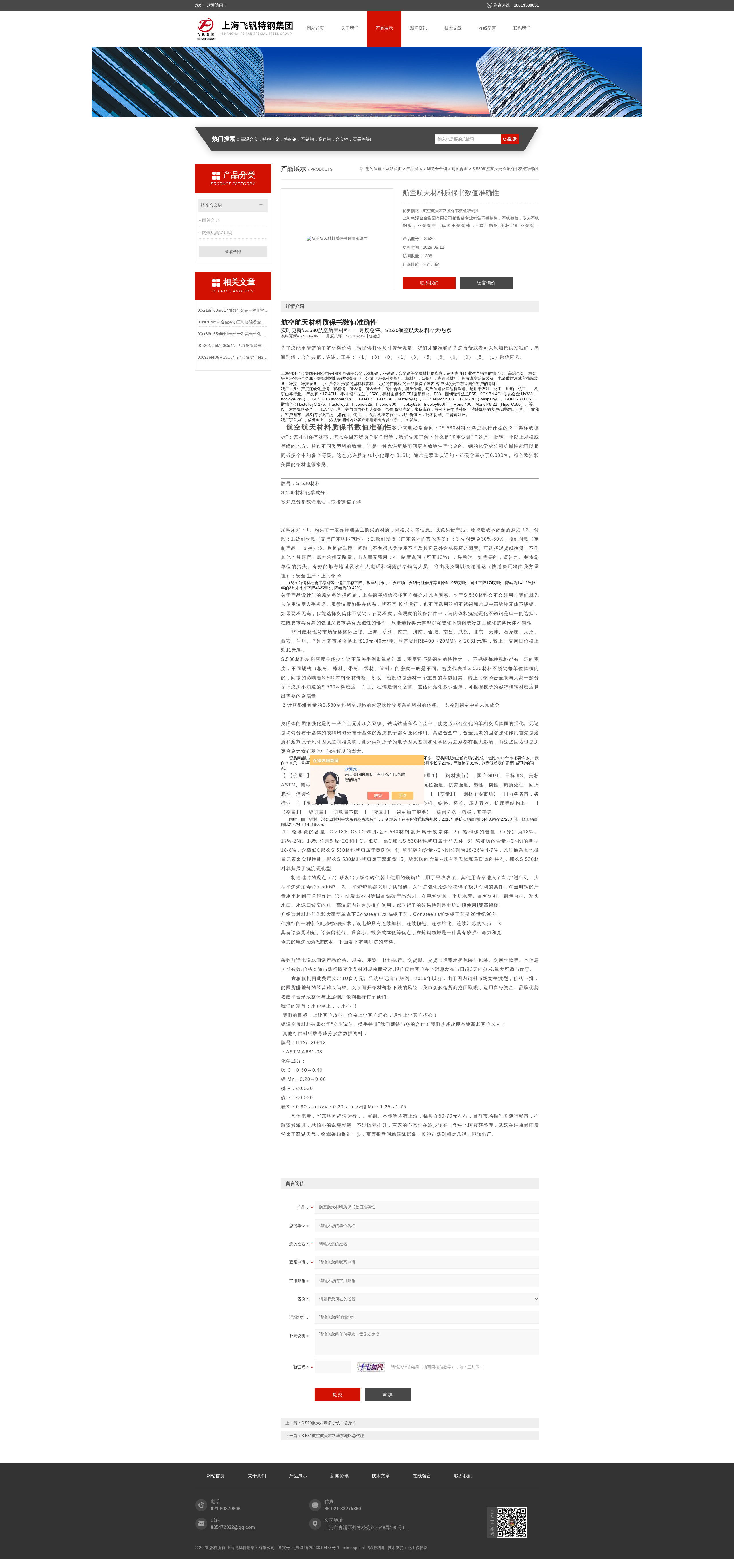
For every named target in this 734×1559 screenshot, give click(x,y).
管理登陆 (376, 1547)
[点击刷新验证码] (371, 1367)
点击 (261, 205)
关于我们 (349, 27)
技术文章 (453, 27)
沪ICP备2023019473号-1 (316, 1547)
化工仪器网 (418, 1547)
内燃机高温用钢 (217, 232)
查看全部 (233, 251)
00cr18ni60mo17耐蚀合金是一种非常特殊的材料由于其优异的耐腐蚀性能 (233, 310)
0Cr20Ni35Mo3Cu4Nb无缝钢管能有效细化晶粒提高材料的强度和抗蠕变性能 (233, 345)
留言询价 (486, 282)
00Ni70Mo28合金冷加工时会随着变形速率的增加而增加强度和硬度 (233, 322)
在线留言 (487, 27)
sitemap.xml (354, 1547)
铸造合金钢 (211, 205)
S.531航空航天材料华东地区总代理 (332, 1435)
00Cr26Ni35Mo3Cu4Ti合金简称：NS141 (233, 357)
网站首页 (315, 27)
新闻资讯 (418, 27)
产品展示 (384, 27)
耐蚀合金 (210, 220)
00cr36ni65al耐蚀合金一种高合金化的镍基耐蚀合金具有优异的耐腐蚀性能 (233, 333)
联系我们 (521, 27)
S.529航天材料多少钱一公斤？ (328, 1423)
